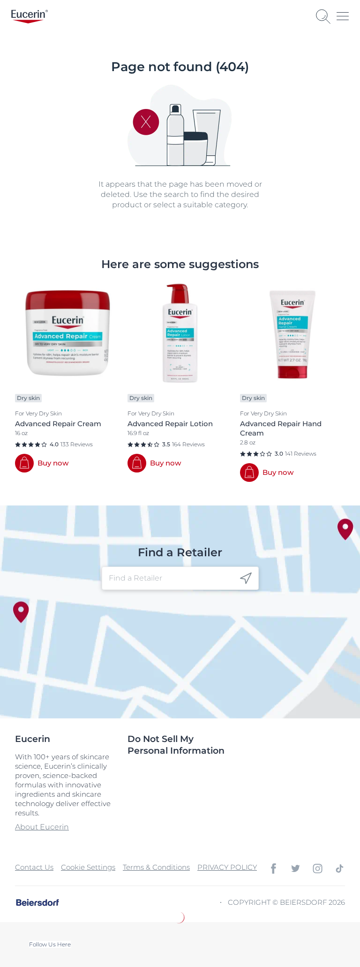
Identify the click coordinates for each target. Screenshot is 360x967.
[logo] (29, 16)
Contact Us (34, 867)
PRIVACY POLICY (227, 867)
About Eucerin (42, 826)
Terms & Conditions (156, 867)
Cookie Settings (88, 867)
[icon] (246, 578)
